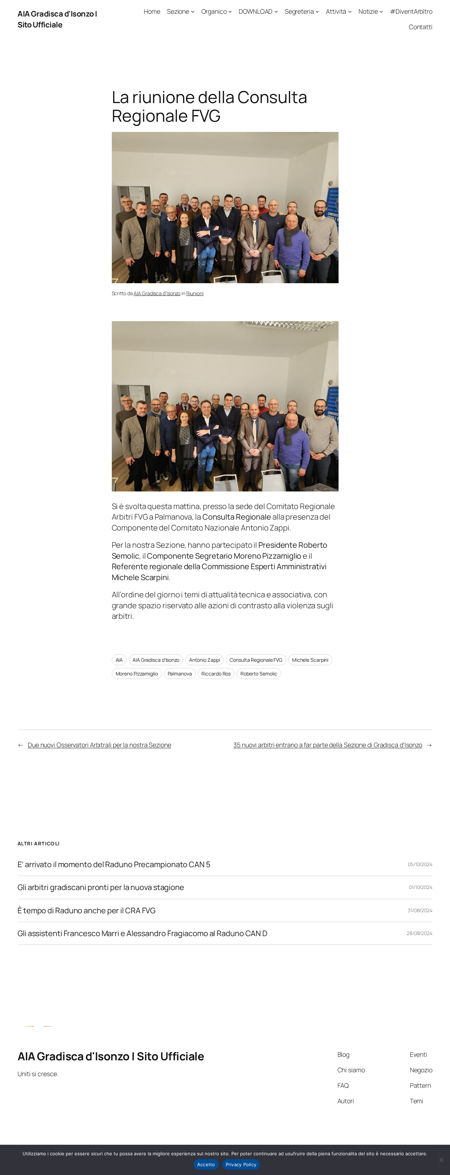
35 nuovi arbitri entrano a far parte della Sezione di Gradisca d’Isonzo (327, 745)
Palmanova (180, 673)
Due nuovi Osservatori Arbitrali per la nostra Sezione (99, 745)
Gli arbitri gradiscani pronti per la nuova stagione (101, 887)
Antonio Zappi (204, 659)
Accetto (206, 1164)
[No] (441, 1159)
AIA (119, 659)
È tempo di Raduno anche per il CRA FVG (86, 910)
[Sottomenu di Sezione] (193, 11)
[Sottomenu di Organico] (230, 11)
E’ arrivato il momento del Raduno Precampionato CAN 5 (114, 864)
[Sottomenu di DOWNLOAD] (276, 11)
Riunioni (195, 293)
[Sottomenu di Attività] (350, 11)
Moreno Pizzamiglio (137, 673)
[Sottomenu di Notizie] (381, 11)
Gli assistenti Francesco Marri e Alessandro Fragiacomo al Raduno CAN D (143, 933)
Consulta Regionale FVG (256, 659)
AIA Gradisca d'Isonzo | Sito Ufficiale (57, 19)
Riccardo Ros (216, 673)
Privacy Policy (241, 1164)
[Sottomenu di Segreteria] (317, 11)
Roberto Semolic (258, 673)
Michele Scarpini (310, 659)
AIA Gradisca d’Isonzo (157, 293)
